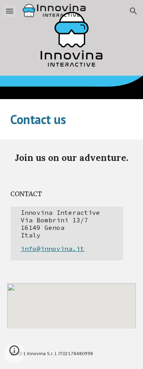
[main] (71, 119)
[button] (9, 11)
